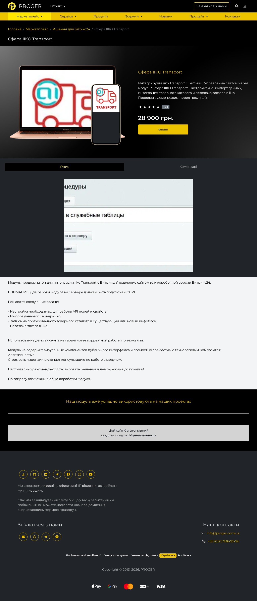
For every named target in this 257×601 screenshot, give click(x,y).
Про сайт (196, 16)
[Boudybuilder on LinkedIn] (46, 474)
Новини (165, 16)
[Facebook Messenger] (57, 537)
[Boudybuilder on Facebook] (68, 474)
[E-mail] (23, 537)
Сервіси (66, 16)
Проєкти (101, 16)
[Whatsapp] (34, 537)
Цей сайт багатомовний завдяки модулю (128, 433)
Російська (184, 555)
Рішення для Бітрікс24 (71, 29)
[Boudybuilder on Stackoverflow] (23, 474)
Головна (14, 29)
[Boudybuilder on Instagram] (79, 474)
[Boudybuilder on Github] (34, 474)
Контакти (233, 16)
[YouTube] (91, 474)
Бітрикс (56, 6)
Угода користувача (116, 555)
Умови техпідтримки (145, 555)
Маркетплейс (27, 16)
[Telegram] (57, 474)
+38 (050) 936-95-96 (223, 541)
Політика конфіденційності (83, 555)
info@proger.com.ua (223, 533)
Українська (168, 555)
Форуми (132, 16)
